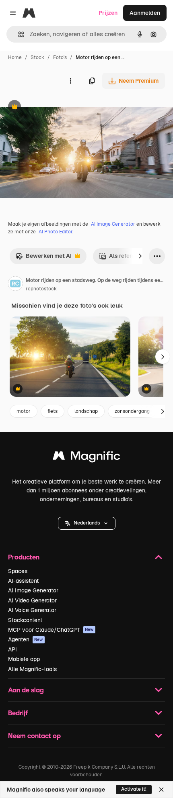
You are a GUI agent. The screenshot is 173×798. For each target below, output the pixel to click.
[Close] (161, 789)
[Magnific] (86, 457)
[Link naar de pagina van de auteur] (15, 284)
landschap (86, 411)
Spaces (17, 571)
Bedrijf (18, 712)
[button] (86, 523)
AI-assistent (23, 580)
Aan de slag (26, 690)
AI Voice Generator (32, 610)
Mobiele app (24, 659)
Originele (53, 107)
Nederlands (87, 523)
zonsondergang (132, 411)
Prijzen (108, 12)
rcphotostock (41, 289)
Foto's (60, 57)
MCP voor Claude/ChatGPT (51, 629)
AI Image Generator (113, 224)
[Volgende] (140, 256)
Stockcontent (25, 620)
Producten (23, 557)
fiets (52, 411)
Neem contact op (34, 735)
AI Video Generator (32, 600)
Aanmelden (145, 12)
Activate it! (133, 789)
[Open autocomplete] (18, 34)
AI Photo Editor (55, 232)
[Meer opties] (70, 81)
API (12, 649)
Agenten (25, 639)
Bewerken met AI (44, 258)
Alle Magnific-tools (32, 669)
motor (23, 411)
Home (15, 57)
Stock (37, 57)
